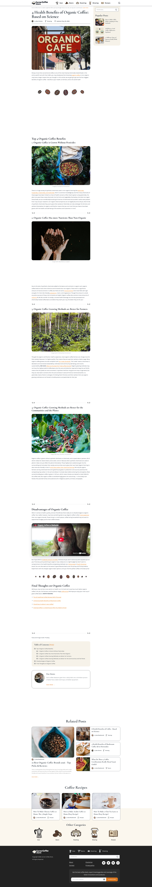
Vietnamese (71, 564)
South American (81, 564)
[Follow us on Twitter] (108, 863)
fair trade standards (64, 361)
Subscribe (112, 879)
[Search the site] (117, 857)
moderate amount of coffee (50, 559)
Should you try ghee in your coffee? (43, 604)
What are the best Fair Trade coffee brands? (58, 366)
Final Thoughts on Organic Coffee (45, 663)
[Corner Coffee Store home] (40, 852)
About (71, 862)
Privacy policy (90, 865)
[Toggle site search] (119, 3)
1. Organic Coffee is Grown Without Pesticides (51, 651)
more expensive (84, 515)
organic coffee (76, 75)
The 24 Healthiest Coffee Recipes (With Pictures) (47, 597)
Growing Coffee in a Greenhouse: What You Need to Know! (49, 607)
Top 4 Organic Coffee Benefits (44, 648)
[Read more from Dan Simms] (33, 21)
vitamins (34, 297)
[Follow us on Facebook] (103, 863)
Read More (50, 684)
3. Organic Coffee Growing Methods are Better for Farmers (55, 656)
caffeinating (64, 591)
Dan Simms (39, 21)
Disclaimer (89, 862)
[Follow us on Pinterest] (113, 863)
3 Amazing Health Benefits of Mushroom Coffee (47, 600)
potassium (53, 293)
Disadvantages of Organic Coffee (45, 661)
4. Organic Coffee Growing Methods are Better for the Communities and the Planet (62, 658)
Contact (71, 865)
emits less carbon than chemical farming (62, 467)
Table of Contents (44, 644)
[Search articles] (116, 10)
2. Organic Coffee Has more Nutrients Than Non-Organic (54, 653)
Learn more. (86, 7)
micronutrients (68, 290)
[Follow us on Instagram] (118, 863)
